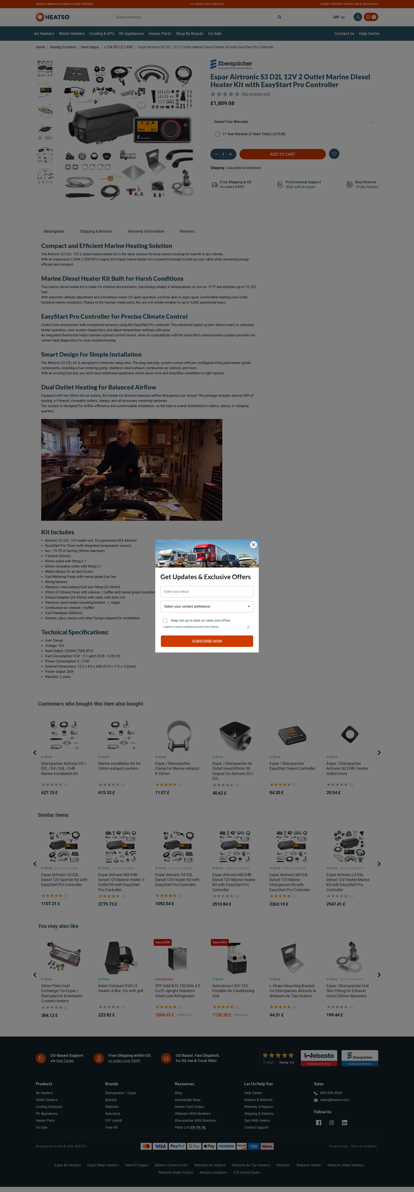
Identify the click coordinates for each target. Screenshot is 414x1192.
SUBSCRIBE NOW (207, 641)
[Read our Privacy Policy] (248, 627)
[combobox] (207, 606)
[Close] (253, 545)
